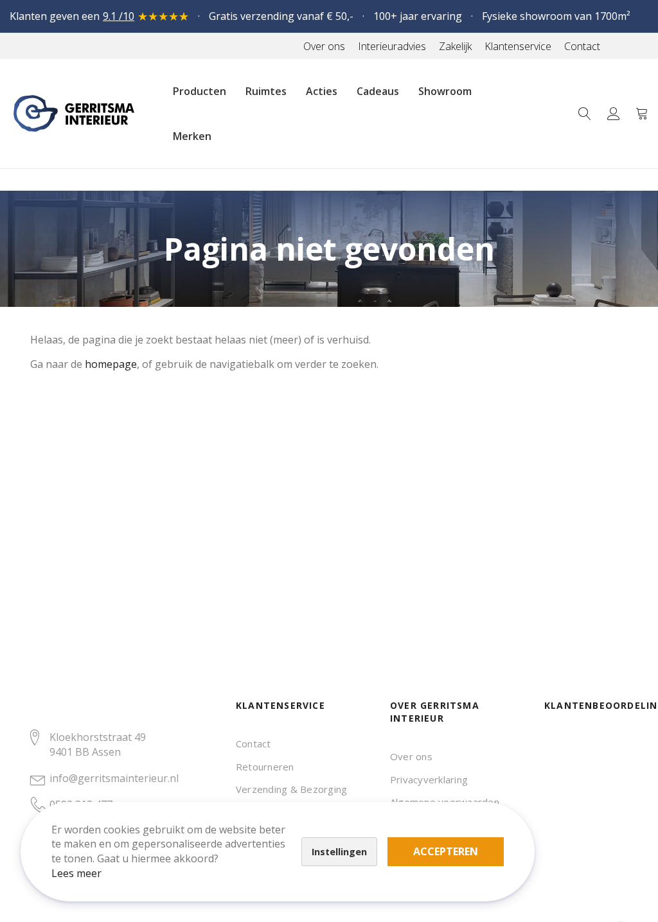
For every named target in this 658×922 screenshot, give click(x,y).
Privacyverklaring (429, 779)
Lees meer (76, 873)
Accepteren (445, 851)
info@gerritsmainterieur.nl (114, 778)
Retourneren (265, 766)
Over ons (411, 756)
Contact (253, 743)
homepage (111, 364)
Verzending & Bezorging (291, 789)
